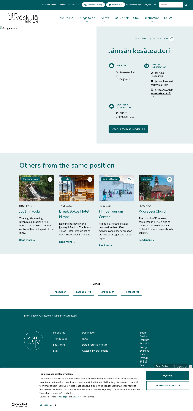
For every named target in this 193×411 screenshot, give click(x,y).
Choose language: (134, 4)
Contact (62, 4)
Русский (144, 358)
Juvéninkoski (29, 211)
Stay (136, 18)
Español (144, 343)
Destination (152, 18)
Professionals (49, 4)
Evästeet (77, 397)
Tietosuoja (61, 397)
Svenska (144, 350)
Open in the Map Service (130, 129)
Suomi (143, 332)
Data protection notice (95, 344)
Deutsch (144, 339)
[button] (190, 366)
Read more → (27, 240)
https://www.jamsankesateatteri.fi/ (162, 93)
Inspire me (66, 18)
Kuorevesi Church (153, 211)
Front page (30, 315)
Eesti (142, 365)
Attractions (45, 315)
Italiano (144, 354)
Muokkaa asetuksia (166, 385)
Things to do (86, 18)
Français (144, 347)
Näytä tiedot (46, 405)
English (144, 336)
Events (104, 18)
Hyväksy (167, 375)
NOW (168, 18)
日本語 (143, 361)
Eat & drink (121, 18)
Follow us (72, 4)
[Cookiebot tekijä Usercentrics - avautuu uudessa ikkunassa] (19, 405)
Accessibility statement (95, 350)
